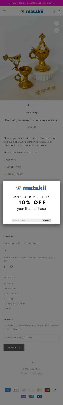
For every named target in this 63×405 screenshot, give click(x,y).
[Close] (60, 181)
